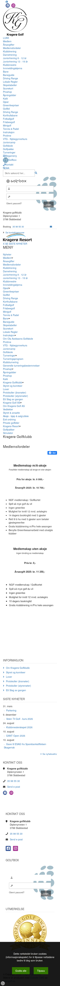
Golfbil (6, 108)
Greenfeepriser (11, 105)
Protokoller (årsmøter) (14, 392)
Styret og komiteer (12, 385)
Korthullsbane (10, 115)
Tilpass (41, 970)
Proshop (7, 91)
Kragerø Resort (11, 426)
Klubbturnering (10, 362)
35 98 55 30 (18, 226)
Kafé (5, 98)
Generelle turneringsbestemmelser (21, 365)
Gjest (5, 102)
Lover (6, 389)
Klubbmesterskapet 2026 (19, 727)
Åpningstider (9, 95)
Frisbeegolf (9, 122)
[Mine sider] (7, 1)
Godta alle (20, 970)
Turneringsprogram (13, 358)
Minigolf (7, 125)
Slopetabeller (10, 85)
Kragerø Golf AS (11, 402)
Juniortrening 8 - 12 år (14, 58)
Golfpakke (8, 149)
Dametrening (10, 54)
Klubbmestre (9, 65)
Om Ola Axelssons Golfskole (18, 338)
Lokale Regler (10, 81)
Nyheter (7, 254)
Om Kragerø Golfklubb (18, 667)
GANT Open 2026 (15, 735)
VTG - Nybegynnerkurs (15, 139)
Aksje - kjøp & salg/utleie (16, 416)
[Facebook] (8, 5)
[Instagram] (13, 5)
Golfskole (8, 145)
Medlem (7, 41)
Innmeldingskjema (12, 68)
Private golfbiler (11, 422)
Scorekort (8, 88)
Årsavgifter (8, 44)
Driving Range (10, 78)
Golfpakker (9, 429)
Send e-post (13, 786)
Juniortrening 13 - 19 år (15, 61)
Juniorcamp (9, 142)
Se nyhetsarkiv (49, 753)
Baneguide (8, 75)
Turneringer (9, 152)
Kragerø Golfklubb (12, 382)
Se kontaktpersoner (15, 232)
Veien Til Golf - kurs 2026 (19, 718)
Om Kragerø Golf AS (14, 406)
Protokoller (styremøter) (15, 396)
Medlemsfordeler (12, 48)
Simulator (8, 433)
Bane (5, 71)
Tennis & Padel (11, 128)
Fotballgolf (8, 118)
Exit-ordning (9, 419)
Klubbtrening (9, 51)
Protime (7, 135)
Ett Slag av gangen (13, 399)
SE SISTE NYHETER (16, 243)
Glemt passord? (14, 203)
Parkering (11, 710)
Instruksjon (8, 132)
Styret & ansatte (11, 412)
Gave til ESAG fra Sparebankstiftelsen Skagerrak (25, 745)
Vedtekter (8, 409)
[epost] (51, 226)
